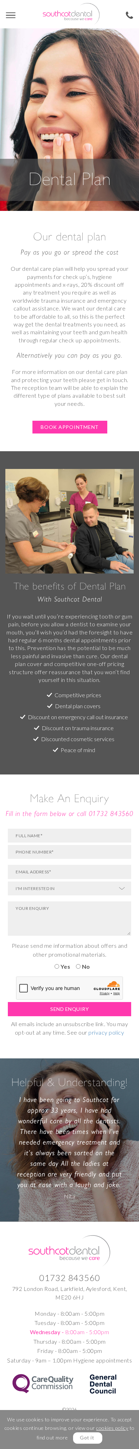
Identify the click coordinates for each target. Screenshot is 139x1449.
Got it (87, 1437)
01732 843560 (111, 813)
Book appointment (70, 427)
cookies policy (112, 1428)
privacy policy (106, 1032)
